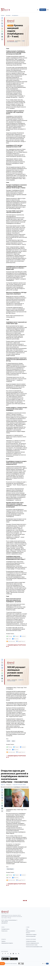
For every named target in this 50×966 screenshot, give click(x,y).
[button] (2, 18)
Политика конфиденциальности (32, 943)
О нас (27, 929)
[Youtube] (11, 954)
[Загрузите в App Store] (5, 959)
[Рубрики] (48, 10)
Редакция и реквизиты (30, 930)
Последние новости (5, 929)
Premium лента (4, 930)
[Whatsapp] (2, 954)
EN (42, 963)
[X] (8, 954)
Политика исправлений (30, 936)
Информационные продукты (7, 943)
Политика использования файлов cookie (34, 946)
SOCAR (8, 740)
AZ (45, 963)
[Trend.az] (5, 9)
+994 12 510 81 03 (4, 921)
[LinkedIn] (16, 954)
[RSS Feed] (19, 954)
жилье (13, 740)
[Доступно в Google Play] (14, 959)
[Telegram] (13, 954)
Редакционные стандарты (31, 934)
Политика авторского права (31, 944)
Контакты (28, 932)
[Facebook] (5, 954)
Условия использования (31, 941)
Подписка (3, 941)
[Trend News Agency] (4, 911)
